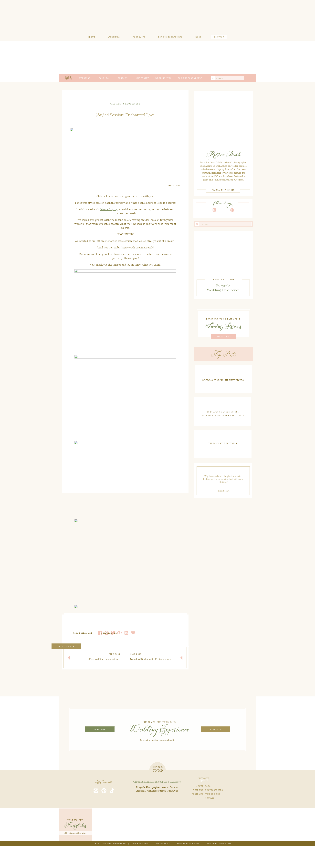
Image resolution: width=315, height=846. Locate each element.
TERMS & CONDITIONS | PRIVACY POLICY (150, 844)
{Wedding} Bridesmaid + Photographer (149, 659)
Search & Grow (224, 844)
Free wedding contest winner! (104, 659)
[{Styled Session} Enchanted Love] (223, 119)
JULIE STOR (193, 844)
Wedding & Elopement (125, 104)
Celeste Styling (108, 209)
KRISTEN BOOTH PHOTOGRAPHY (109, 844)
